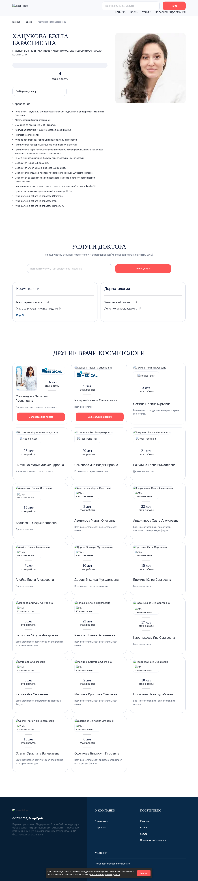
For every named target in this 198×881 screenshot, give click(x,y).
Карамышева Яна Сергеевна (154, 638)
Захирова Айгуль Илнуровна (37, 635)
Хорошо (144, 873)
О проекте (100, 827)
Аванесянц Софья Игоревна (36, 523)
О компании (101, 821)
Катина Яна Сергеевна (32, 694)
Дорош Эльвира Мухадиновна (96, 580)
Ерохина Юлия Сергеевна (152, 580)
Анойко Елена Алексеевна (35, 580)
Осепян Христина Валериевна (38, 753)
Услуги (146, 12)
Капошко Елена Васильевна (94, 635)
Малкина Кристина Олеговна (95, 694)
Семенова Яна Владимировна (96, 465)
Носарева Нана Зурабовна (153, 694)
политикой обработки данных (105, 874)
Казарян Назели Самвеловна (95, 400)
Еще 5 (20, 315)
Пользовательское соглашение (112, 863)
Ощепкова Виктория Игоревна (96, 753)
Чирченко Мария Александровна (40, 465)
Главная (16, 22)
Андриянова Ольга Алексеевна (156, 521)
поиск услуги (143, 268)
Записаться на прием (41, 416)
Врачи (134, 12)
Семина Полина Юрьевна (151, 404)
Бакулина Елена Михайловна (154, 465)
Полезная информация (170, 12)
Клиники (120, 12)
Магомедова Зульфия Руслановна (32, 398)
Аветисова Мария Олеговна (94, 521)
